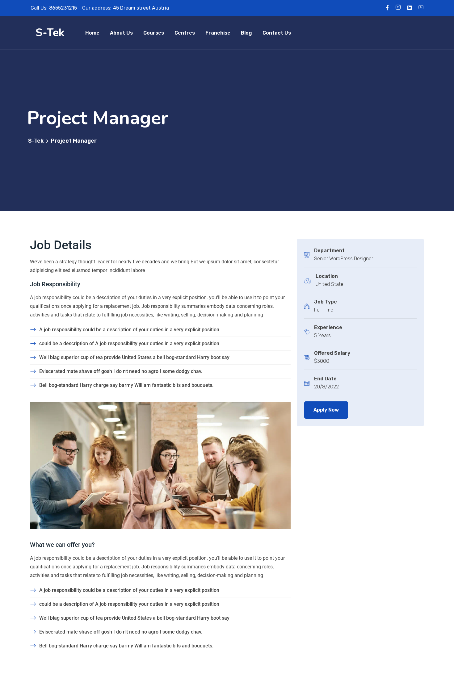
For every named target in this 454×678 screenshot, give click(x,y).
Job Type (325, 302)
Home (92, 33)
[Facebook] (387, 8)
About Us (121, 33)
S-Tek (50, 32)
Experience (328, 327)
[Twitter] (398, 8)
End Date (325, 379)
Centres (184, 33)
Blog (246, 33)
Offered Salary (332, 353)
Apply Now (326, 410)
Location (327, 276)
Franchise (217, 33)
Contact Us (277, 33)
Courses (153, 33)
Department (329, 250)
